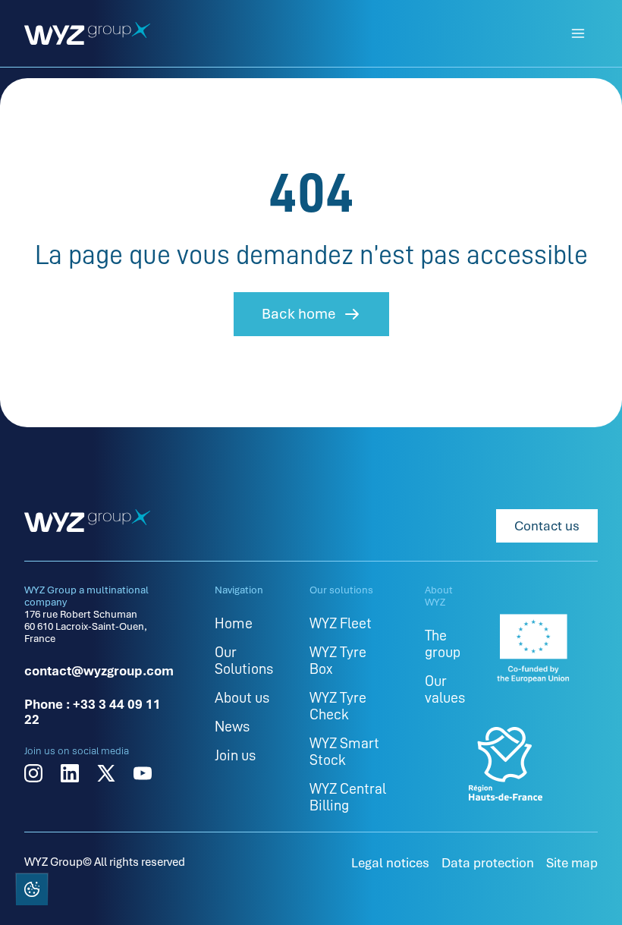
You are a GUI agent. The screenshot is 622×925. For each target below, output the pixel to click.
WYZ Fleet (340, 623)
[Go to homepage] (87, 33)
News (232, 726)
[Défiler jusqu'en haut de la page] (590, 891)
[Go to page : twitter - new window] (106, 773)
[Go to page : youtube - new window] (143, 773)
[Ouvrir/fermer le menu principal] (578, 33)
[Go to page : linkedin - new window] (70, 773)
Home (234, 623)
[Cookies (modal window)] (31, 892)
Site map (572, 862)
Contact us (547, 526)
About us (242, 697)
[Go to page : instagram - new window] (33, 773)
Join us (235, 755)
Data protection (487, 862)
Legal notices (390, 862)
